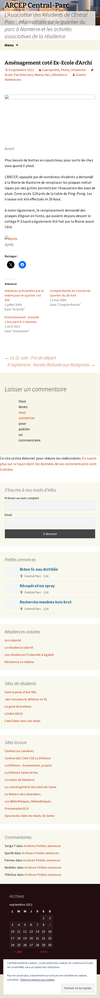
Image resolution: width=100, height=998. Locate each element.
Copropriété (50, 70)
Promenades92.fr (17, 808)
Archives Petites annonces (42, 846)
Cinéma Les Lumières (19, 751)
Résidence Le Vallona (19, 662)
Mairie (39, 75)
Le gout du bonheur (18, 706)
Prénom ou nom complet (22, 498)
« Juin (18, 952)
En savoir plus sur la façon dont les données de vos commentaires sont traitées (48, 464)
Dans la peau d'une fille (20, 692)
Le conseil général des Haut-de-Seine (31, 787)
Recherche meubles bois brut (46, 602)
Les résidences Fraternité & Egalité (29, 655)
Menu (9, 45)
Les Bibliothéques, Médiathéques (28, 801)
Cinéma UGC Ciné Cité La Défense (28, 758)
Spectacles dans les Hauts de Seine (29, 816)
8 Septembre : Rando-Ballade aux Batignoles (51, 364)
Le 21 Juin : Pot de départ (30, 358)
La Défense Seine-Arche (21, 772)
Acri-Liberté (13, 640)
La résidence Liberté (19, 647)
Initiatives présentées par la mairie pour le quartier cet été (24, 295)
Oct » (44, 952)
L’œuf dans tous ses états (22, 721)
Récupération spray (37, 585)
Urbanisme (78, 70)
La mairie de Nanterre (19, 780)
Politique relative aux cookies (37, 979)
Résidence (59, 75)
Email (8, 515)
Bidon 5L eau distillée (39, 569)
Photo (65, 70)
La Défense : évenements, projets (28, 765)
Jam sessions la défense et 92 (26, 699)
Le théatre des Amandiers (23, 794)
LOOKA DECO (14, 713)
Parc (48, 75)
